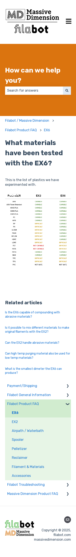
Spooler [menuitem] (18, 440)
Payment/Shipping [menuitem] (22, 386)
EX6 (47, 130)
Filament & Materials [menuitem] (28, 467)
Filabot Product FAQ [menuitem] (23, 404)
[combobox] (34, 91)
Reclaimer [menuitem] (19, 458)
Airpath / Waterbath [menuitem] (28, 431)
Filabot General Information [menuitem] (29, 395)
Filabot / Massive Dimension (27, 121)
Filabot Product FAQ (21, 130)
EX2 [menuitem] (15, 422)
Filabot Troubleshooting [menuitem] (26, 485)
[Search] (67, 91)
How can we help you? (32, 75)
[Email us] (67, 519)
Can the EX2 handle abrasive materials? (32, 343)
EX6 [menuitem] (15, 413)
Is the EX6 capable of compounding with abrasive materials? (32, 314)
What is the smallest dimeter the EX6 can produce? (33, 371)
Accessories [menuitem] (21, 476)
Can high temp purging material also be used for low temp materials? (37, 356)
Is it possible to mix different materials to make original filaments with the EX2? (37, 330)
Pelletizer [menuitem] (19, 449)
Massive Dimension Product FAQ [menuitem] (32, 494)
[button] (67, 386)
